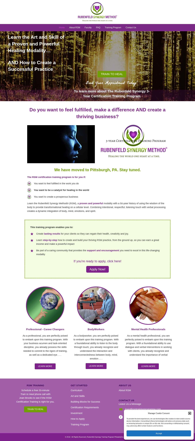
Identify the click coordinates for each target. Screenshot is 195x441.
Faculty (88, 27)
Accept (159, 433)
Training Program (113, 27)
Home (62, 27)
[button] (189, 413)
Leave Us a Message (130, 404)
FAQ (98, 27)
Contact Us (131, 27)
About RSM (74, 27)
